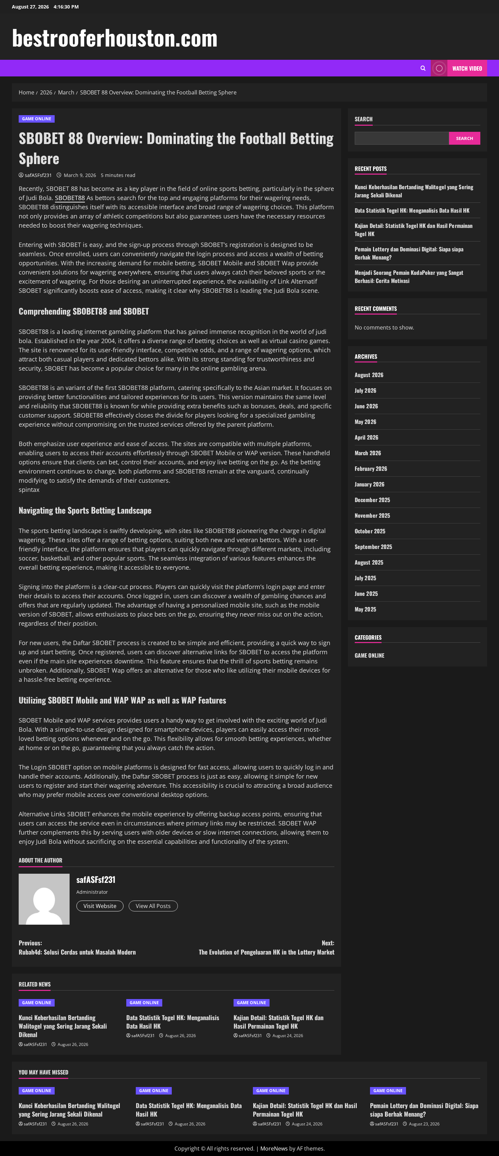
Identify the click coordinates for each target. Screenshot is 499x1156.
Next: (266, 947)
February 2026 (371, 468)
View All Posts (153, 906)
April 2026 (366, 437)
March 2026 (368, 453)
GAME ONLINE (36, 119)
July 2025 (365, 578)
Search (364, 119)
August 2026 (369, 375)
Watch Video (467, 68)
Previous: (77, 947)
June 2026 (366, 406)
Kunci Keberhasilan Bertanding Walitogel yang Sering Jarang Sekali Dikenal (63, 1026)
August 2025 (369, 562)
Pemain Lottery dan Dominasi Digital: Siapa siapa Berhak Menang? (424, 1109)
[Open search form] (423, 68)
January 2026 (370, 484)
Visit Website (100, 906)
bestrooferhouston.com (115, 37)
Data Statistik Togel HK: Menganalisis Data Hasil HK (172, 1021)
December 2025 (372, 500)
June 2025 (366, 593)
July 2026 (365, 390)
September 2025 (373, 547)
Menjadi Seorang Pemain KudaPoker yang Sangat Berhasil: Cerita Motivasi (409, 276)
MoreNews (274, 1148)
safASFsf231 (38, 175)
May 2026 (365, 421)
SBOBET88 (70, 198)
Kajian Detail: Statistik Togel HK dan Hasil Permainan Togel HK (279, 1021)
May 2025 (365, 609)
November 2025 (372, 515)
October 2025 (370, 531)
